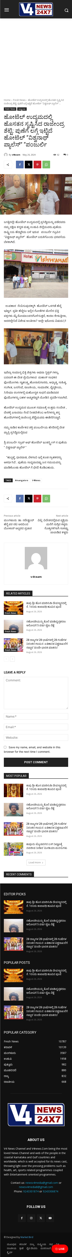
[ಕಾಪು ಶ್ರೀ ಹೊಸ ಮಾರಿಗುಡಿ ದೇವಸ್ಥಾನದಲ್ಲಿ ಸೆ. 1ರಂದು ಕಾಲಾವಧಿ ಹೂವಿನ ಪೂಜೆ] (13, 608)
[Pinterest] (37, 164)
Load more (35, 862)
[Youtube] (50, 1218)
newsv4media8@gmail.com (36, 1187)
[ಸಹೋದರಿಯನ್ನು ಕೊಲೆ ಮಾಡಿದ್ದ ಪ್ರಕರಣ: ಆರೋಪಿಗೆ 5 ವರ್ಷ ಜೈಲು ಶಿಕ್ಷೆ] (13, 626)
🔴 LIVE (60, 1248)
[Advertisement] (36, 56)
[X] (28, 164)
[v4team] (6, 155)
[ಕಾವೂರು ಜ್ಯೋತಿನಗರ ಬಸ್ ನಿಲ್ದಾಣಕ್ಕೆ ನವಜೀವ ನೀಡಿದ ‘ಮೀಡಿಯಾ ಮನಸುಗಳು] (13, 849)
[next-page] (12, 659)
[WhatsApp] (46, 164)
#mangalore (21, 480)
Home (7, 100)
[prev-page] (6, 659)
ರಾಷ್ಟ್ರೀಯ (22, 109)
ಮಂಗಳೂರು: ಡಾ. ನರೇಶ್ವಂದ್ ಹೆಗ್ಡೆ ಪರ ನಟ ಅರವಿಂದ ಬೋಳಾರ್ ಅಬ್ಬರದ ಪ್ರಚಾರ (19, 524)
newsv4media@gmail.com (42, 1183)
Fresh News (19, 100)
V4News (36, 480)
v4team (16, 154)
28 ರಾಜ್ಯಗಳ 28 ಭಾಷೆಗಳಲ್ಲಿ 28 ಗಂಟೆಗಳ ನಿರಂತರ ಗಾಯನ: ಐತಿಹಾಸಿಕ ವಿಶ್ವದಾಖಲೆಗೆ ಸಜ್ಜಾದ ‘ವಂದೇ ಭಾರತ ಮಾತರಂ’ (47, 643)
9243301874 (31, 1191)
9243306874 (50, 1191)
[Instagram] (31, 1218)
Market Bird (27, 1237)
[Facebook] (20, 164)
